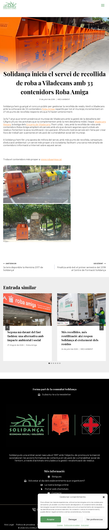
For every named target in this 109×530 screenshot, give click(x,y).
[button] (103, 497)
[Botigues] (54, 476)
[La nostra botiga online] (54, 485)
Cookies (60, 525)
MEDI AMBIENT (63, 99)
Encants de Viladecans (38, 124)
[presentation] (27, 309)
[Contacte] (55, 493)
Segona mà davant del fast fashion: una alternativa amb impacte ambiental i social (25, 336)
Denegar (73, 519)
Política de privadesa (72, 525)
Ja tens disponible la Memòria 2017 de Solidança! (23, 267)
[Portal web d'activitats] (54, 489)
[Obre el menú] (103, 5)
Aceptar (50, 519)
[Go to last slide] (7, 327)
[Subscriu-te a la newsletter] (54, 394)
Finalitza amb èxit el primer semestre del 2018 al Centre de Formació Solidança (81, 267)
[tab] (49, 363)
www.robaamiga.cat (51, 159)
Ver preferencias (95, 519)
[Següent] (101, 327)
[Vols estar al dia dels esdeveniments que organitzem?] (54, 480)
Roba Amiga (48, 109)
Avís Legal (85, 525)
